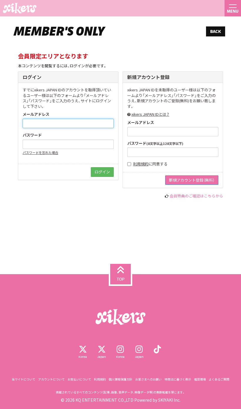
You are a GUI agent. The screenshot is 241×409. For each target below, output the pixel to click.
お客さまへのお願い (148, 379)
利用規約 (140, 164)
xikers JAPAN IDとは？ (150, 114)
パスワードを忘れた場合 (40, 152)
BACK (215, 31)
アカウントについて (51, 379)
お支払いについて (79, 379)
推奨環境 (200, 379)
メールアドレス (36, 114)
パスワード (32, 135)
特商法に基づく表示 (178, 379)
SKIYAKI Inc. (169, 400)
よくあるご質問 (219, 379)
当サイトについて (23, 379)
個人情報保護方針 (120, 379)
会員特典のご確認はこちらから (196, 196)
